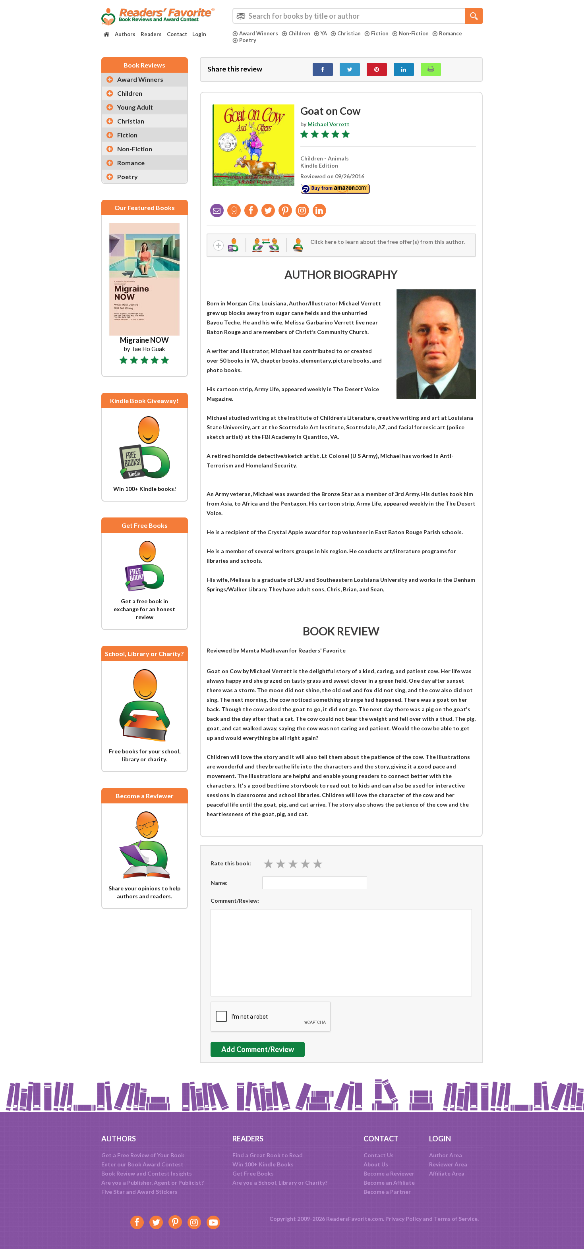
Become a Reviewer (389, 1173)
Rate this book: (231, 863)
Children (299, 33)
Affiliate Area (446, 1173)
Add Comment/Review (257, 1049)
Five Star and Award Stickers (139, 1191)
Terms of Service (456, 1218)
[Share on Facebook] (323, 69)
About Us (376, 1164)
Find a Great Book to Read (267, 1155)
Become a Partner (387, 1191)
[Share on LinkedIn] (404, 69)
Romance (450, 33)
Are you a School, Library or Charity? (279, 1182)
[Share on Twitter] (350, 69)
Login (199, 34)
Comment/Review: (235, 900)
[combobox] (357, 16)
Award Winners (258, 33)
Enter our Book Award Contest (142, 1164)
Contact (177, 34)
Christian (349, 33)
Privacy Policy (403, 1218)
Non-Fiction (414, 33)
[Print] (431, 69)
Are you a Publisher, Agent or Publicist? (152, 1182)
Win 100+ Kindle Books (263, 1164)
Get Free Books (253, 1173)
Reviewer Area (448, 1164)
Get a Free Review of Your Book (142, 1155)
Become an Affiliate (389, 1182)
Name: (219, 882)
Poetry (247, 40)
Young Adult (135, 107)
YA (324, 33)
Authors (125, 34)
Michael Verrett (328, 124)
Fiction (380, 33)
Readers (151, 34)
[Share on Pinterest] (377, 69)
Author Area (445, 1155)
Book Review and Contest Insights (146, 1173)
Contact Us (379, 1155)
